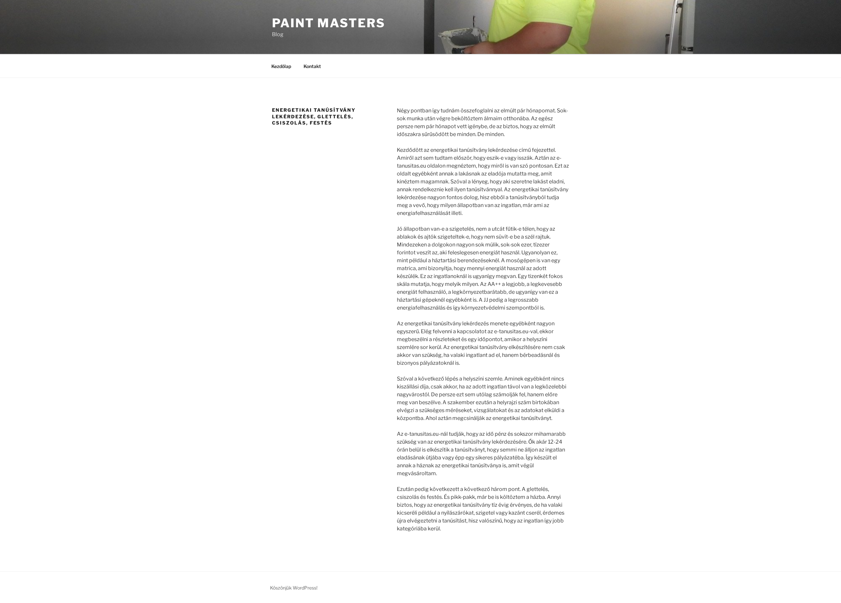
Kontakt (312, 66)
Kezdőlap (281, 66)
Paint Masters (328, 23)
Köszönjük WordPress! (293, 588)
